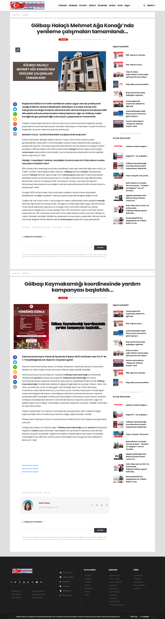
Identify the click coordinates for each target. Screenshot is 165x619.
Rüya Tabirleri (139, 585)
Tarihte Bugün (115, 592)
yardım (38, 377)
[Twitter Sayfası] (16, 582)
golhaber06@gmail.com (49, 507)
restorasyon (28, 152)
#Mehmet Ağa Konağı (41, 227)
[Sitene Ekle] (42, 582)
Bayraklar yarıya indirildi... (137, 84)
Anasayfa (16, 15)
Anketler (137, 579)
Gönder (100, 247)
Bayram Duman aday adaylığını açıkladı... (135, 93)
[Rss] (33, 582)
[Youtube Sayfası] (25, 582)
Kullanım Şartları (38, 591)
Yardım (35, 430)
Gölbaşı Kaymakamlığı (76, 374)
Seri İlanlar (113, 598)
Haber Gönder (37, 597)
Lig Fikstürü (113, 588)
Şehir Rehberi (114, 601)
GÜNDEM (73, 5)
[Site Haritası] (38, 582)
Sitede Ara (138, 575)
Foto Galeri (68, 572)
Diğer (127, 5)
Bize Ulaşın (67, 595)
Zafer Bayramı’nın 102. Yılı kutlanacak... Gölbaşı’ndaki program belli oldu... (137, 209)
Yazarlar (66, 581)
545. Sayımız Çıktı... (134, 64)
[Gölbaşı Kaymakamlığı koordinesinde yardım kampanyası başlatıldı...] (60, 327)
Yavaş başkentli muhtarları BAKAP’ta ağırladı (135, 103)
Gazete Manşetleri (116, 605)
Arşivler (66, 586)
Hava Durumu (115, 575)
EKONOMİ (102, 5)
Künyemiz (67, 591)
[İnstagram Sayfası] (20, 582)
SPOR (119, 5)
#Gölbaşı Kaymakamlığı (32, 492)
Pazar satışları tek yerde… (137, 175)
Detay (135, 617)
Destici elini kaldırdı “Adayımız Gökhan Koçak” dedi (135, 123)
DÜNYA (92, 5)
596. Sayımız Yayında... (136, 55)
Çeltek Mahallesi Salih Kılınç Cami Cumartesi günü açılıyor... (136, 113)
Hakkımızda (15, 591)
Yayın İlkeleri (16, 594)
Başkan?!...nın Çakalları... (137, 156)
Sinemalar (113, 595)
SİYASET (83, 5)
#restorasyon (57, 227)
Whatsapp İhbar (38, 594)
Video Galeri (68, 577)
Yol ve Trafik (114, 579)
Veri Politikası (16, 597)
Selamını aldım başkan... (137, 146)
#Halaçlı (68, 227)
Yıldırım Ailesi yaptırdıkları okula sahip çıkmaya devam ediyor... (137, 74)
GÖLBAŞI (62, 5)
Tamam (145, 617)
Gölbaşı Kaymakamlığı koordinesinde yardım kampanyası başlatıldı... (136, 166)
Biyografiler (138, 582)
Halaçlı (72, 149)
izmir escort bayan (30, 465)
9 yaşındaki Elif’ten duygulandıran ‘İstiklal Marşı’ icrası (136, 220)
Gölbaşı (68, 171)
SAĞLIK (112, 5)
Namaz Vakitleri (115, 582)
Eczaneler (113, 585)
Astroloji (137, 588)
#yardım (47, 492)
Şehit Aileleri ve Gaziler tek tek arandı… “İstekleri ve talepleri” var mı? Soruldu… (137, 187)
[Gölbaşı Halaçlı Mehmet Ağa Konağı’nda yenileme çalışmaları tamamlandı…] (60, 71)
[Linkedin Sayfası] (29, 582)
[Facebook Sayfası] (12, 582)
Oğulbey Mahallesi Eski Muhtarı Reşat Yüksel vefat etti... (136, 198)
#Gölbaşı (26, 227)
